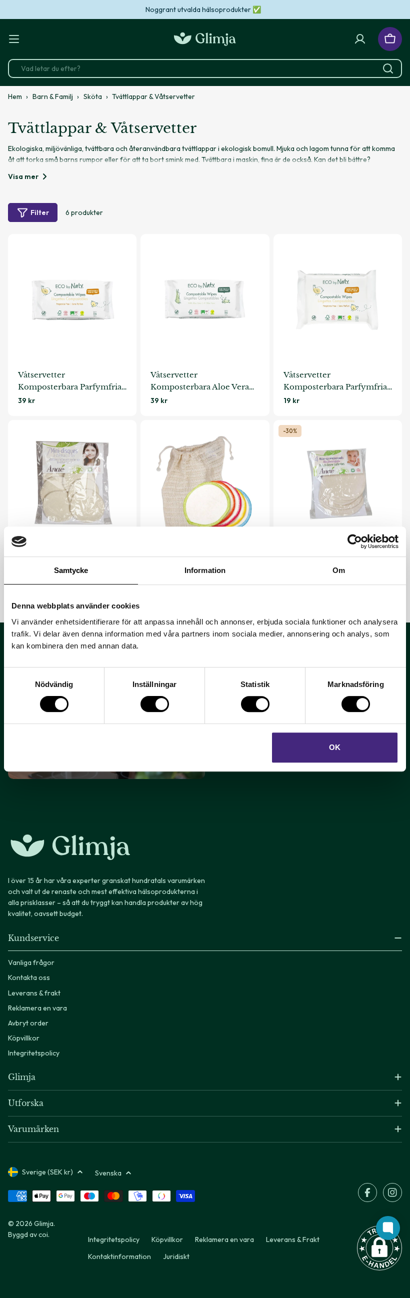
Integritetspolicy (114, 1239)
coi (43, 1234)
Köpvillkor (167, 1239)
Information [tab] (205, 570)
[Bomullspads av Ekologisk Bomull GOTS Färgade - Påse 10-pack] (204, 484)
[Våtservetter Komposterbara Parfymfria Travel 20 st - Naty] (338, 298)
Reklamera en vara (224, 1239)
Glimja (44, 1223)
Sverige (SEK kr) (47, 1172)
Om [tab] (338, 570)
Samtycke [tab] (71, 570)
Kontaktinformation (119, 1256)
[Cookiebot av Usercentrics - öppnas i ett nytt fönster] (354, 541)
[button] (379, 1248)
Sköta (93, 96)
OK (334, 747)
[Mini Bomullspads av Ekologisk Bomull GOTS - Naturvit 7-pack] (72, 484)
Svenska (108, 1173)
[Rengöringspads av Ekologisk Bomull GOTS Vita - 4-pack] (338, 484)
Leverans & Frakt (293, 1239)
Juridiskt (176, 1256)
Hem (15, 96)
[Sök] (388, 68)
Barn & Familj (52, 96)
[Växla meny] (14, 39)
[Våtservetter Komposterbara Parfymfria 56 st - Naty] (72, 298)
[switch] (154, 704)
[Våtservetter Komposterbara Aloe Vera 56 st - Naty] (204, 298)
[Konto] (360, 39)
